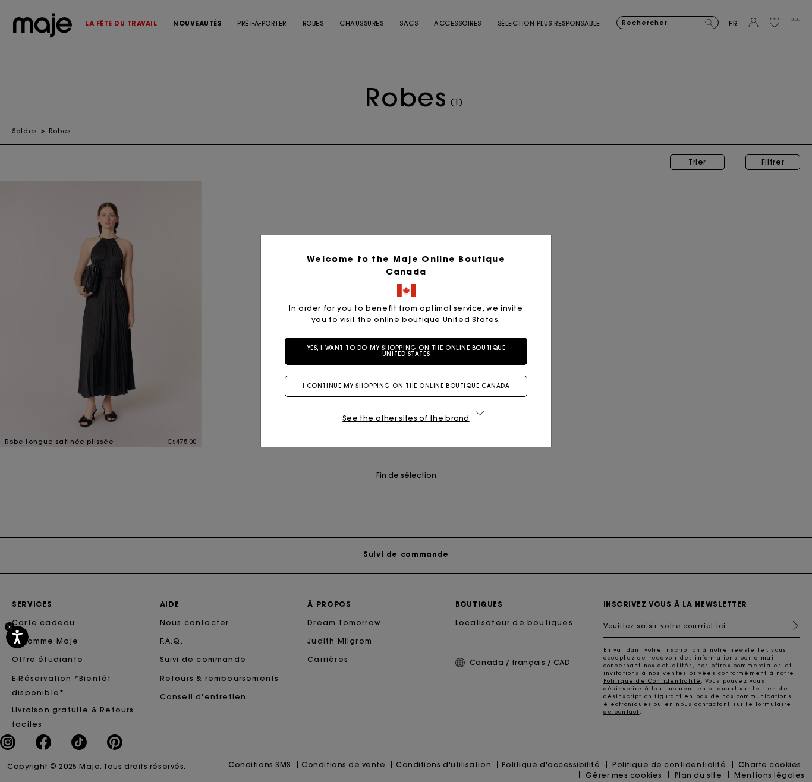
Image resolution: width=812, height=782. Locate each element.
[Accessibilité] (17, 637)
